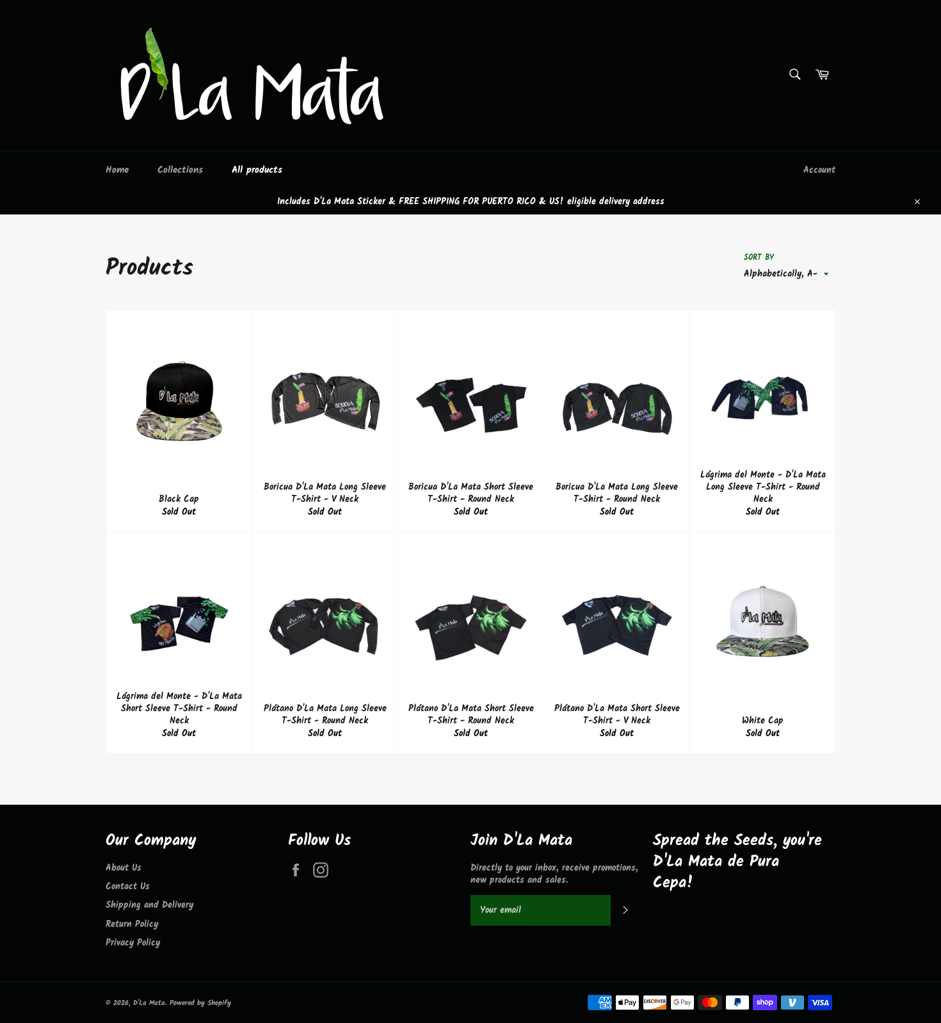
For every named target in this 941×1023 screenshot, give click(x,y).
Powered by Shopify (200, 1003)
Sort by (759, 258)
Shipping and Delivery (149, 905)
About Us (123, 868)
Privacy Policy (133, 943)
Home (117, 170)
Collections (180, 170)
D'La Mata (149, 1003)
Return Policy (132, 924)
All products (257, 170)
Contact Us (128, 887)
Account (819, 170)
